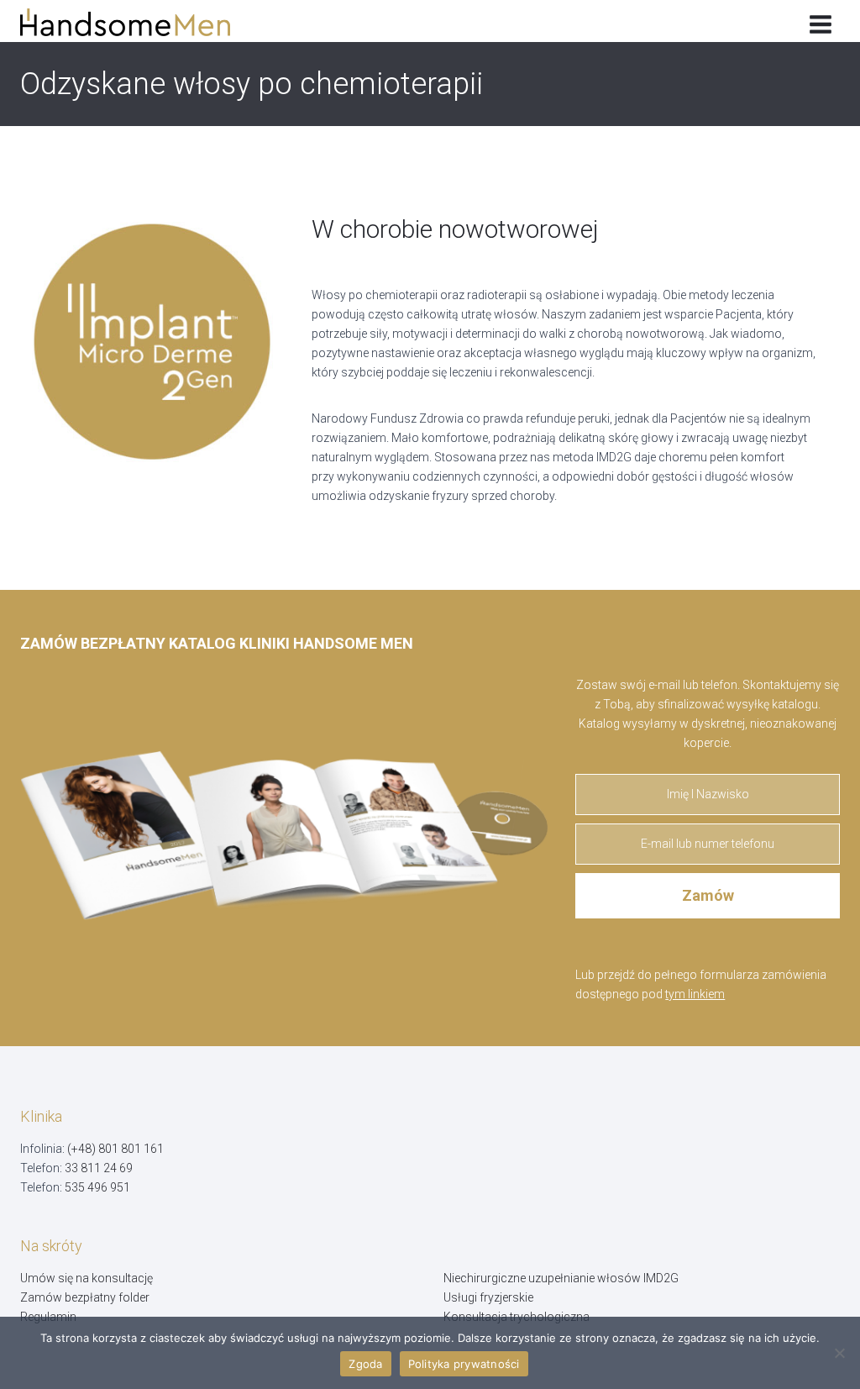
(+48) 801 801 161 (115, 1148)
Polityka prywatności (464, 1364)
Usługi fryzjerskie (488, 1297)
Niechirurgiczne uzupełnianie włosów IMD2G (561, 1278)
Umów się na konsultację (86, 1278)
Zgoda (365, 1364)
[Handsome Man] (137, 22)
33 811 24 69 (99, 1168)
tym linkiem (695, 994)
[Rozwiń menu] (820, 21)
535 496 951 (97, 1187)
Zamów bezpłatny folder (84, 1297)
